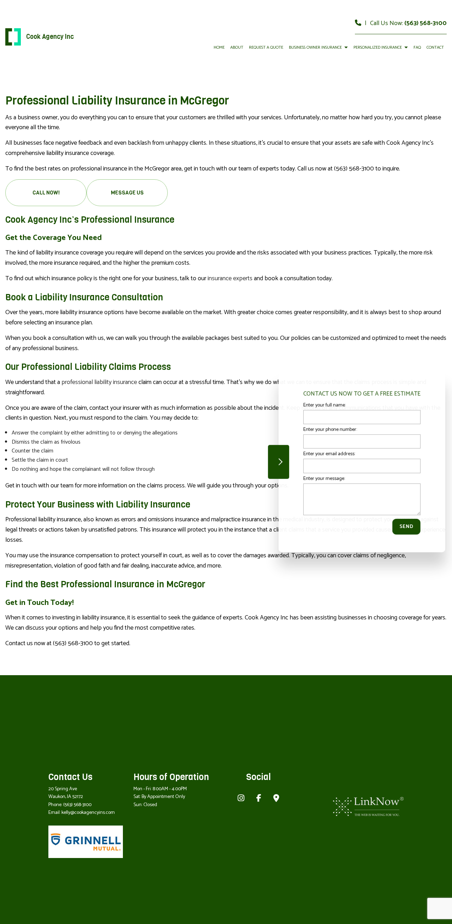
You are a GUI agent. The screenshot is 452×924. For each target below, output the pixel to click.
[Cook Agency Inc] (13, 37)
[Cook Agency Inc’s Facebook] (259, 799)
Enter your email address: (327, 454)
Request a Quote (266, 47)
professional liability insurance (99, 382)
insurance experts (230, 278)
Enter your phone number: (328, 429)
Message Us (127, 192)
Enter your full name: (322, 405)
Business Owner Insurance (315, 47)
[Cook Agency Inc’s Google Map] (276, 799)
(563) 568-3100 (425, 23)
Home (219, 47)
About (236, 47)
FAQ (417, 47)
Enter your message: (322, 478)
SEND (404, 526)
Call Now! (46, 192)
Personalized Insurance (377, 47)
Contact (435, 47)
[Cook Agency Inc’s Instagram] (241, 799)
